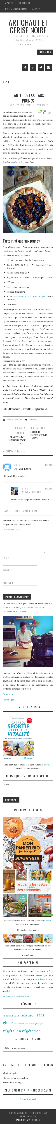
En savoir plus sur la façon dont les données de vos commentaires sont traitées (27, 607)
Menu (6, 82)
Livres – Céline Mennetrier (16, 9)
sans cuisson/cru (25, 1015)
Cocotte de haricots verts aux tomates (38, 435)
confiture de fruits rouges (32, 296)
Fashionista (22, 1119)
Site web (8, 583)
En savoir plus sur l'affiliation (16, 996)
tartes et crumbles (14, 419)
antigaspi (8, 1015)
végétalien (12, 1031)
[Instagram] (48, 67)
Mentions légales (10, 1073)
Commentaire (11, 529)
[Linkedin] (33, 67)
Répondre (49, 465)
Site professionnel (28, 1099)
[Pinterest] (41, 67)
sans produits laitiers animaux (24, 1024)
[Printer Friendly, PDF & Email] (44, 111)
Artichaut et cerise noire (28, 26)
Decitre (47, 764)
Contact (36, 9)
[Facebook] (25, 67)
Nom (6, 557)
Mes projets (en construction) (15, 1077)
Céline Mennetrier (24, 105)
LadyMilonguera (22, 469)
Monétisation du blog (12, 1082)
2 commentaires (41, 105)
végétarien (32, 419)
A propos (9, 3)
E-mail (7, 570)
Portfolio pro (24, 3)
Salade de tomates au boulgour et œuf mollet (17, 440)
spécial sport (39, 1024)
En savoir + (8, 694)
